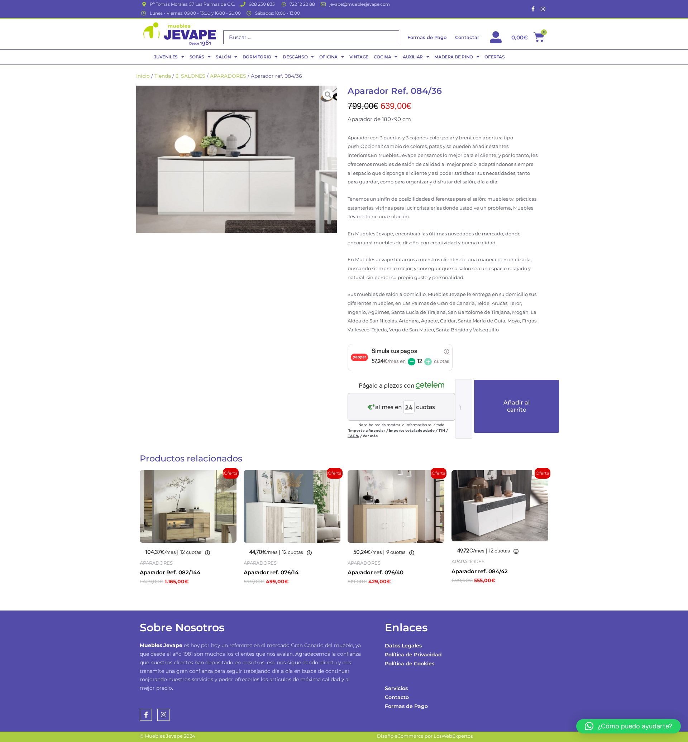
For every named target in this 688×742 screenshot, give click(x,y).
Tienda (162, 76)
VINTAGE (358, 56)
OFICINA (328, 56)
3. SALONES (190, 76)
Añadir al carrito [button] (175, 597)
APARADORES (228, 76)
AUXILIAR (413, 56)
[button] (628, 726)
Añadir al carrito (516, 406)
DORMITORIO (257, 56)
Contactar (467, 37)
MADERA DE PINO (453, 56)
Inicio (143, 76)
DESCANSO (295, 56)
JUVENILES (165, 56)
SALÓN (223, 56)
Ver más (370, 435)
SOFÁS (197, 56)
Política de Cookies (409, 663)
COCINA (382, 56)
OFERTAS (494, 56)
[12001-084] (236, 159)
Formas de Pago (406, 706)
